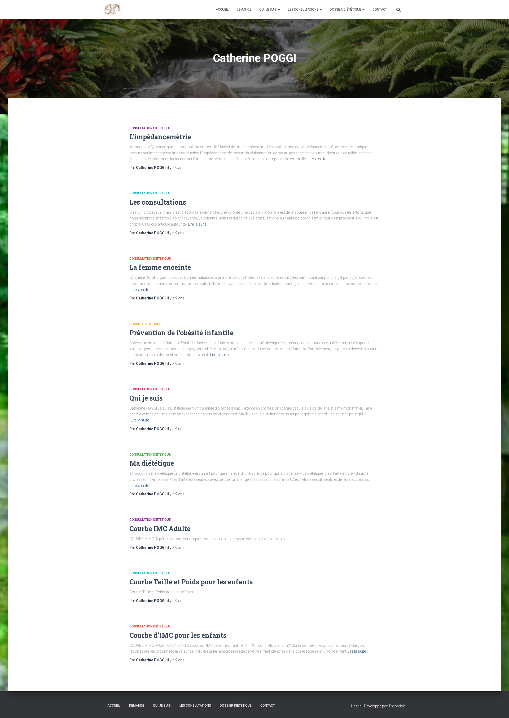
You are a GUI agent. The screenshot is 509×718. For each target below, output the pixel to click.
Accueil (222, 9)
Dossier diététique (346, 9)
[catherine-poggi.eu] (112, 9)
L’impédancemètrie (160, 136)
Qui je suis (268, 9)
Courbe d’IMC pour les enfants (177, 635)
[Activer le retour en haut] (498, 707)
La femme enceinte (160, 267)
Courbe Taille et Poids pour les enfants (191, 581)
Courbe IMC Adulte (159, 528)
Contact (379, 9)
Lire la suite (317, 159)
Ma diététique (151, 463)
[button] (278, 9)
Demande (243, 9)
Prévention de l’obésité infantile (181, 332)
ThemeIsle (397, 706)
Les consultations (303, 9)
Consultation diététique (150, 128)
